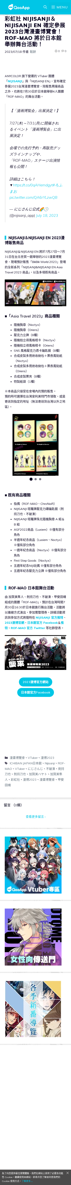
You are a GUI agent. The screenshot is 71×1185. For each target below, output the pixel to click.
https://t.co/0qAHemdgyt (33, 185)
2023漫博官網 (14, 623)
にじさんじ (35, 769)
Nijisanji (50, 763)
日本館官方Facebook (35, 692)
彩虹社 (15, 779)
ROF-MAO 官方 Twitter (28, 628)
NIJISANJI (15, 81)
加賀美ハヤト (38, 774)
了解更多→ (27, 1181)
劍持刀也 (20, 774)
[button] (31, 479)
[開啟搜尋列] (45, 7)
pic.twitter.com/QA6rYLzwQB (33, 197)
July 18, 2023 (47, 215)
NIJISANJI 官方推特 (49, 617)
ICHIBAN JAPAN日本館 (26, 763)
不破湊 (50, 769)
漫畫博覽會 (17, 758)
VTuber (33, 758)
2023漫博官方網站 (35, 682)
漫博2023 (47, 758)
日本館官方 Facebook (42, 623)
